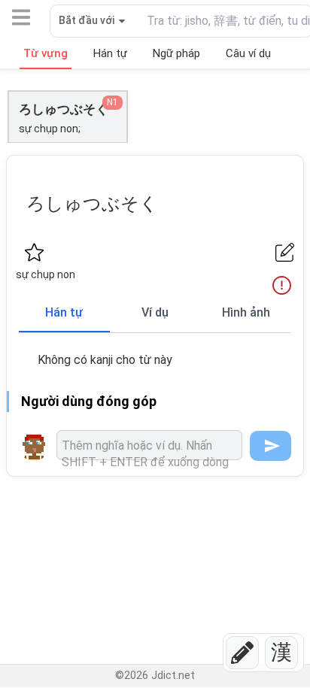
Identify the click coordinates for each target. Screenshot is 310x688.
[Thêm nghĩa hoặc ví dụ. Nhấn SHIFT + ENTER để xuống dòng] (149, 445)
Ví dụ (155, 312)
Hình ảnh (246, 312)
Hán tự (64, 312)
